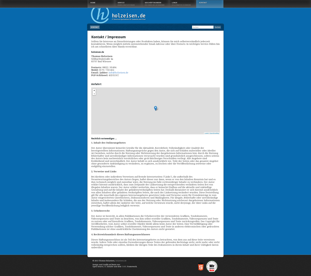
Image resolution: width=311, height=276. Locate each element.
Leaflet (207, 133)
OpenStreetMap (214, 133)
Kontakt (95, 27)
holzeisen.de (121, 261)
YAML (124, 267)
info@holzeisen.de (118, 72)
